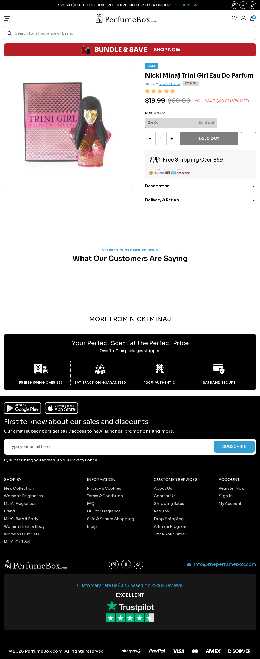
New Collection (19, 488)
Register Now (232, 488)
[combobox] (130, 33)
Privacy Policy (83, 460)
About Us (163, 488)
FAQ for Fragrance (104, 511)
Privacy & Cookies (104, 488)
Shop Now (186, 5)
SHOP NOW (167, 50)
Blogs (92, 526)
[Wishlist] (234, 18)
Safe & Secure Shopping (110, 518)
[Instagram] (114, 564)
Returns (161, 511)
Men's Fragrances (20, 503)
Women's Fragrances (23, 495)
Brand (9, 511)
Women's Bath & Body (24, 526)
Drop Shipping (169, 518)
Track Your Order (170, 534)
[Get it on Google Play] (22, 408)
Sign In (226, 495)
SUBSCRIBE (234, 446)
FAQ (91, 503)
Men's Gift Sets (18, 541)
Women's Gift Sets (21, 534)
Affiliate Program (170, 526)
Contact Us (164, 495)
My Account (230, 503)
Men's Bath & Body (21, 518)
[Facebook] (126, 564)
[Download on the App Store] (61, 408)
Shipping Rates (169, 503)
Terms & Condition (105, 495)
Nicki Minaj (169, 84)
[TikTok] (138, 564)
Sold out (208, 138)
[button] (160, 91)
